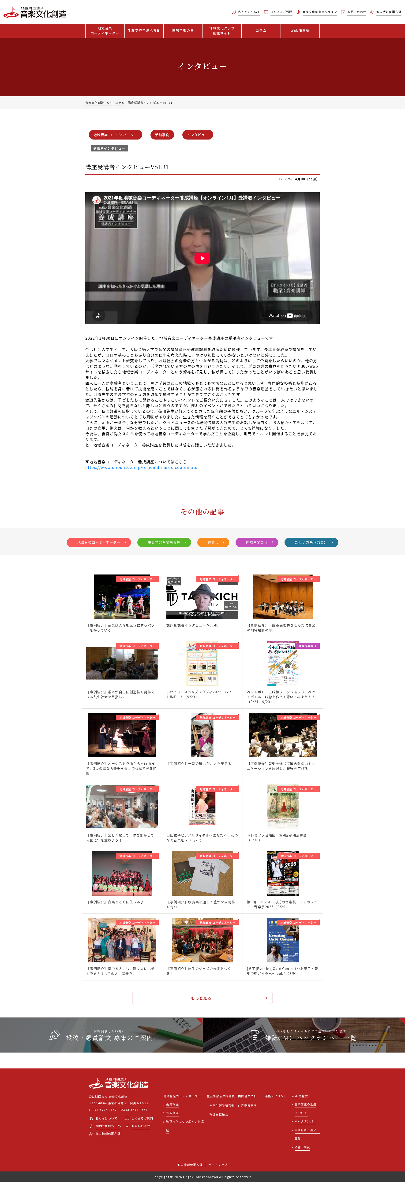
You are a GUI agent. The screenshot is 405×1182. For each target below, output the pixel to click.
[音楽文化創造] (51, 12)
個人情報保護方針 (189, 1165)
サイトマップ (218, 1165)
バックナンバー (306, 1121)
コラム (261, 30)
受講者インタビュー (109, 148)
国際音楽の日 (183, 30)
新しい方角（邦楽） (311, 542)
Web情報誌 (300, 30)
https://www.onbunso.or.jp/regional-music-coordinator (142, 467)
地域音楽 (105, 30)
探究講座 (172, 1113)
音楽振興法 (249, 1106)
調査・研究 (302, 1147)
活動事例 (162, 134)
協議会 (213, 542)
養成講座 (172, 1104)
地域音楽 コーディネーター (116, 134)
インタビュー (198, 134)
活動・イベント (276, 1096)
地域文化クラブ (222, 30)
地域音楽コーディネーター (98, 542)
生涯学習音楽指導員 (144, 30)
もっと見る (201, 998)
